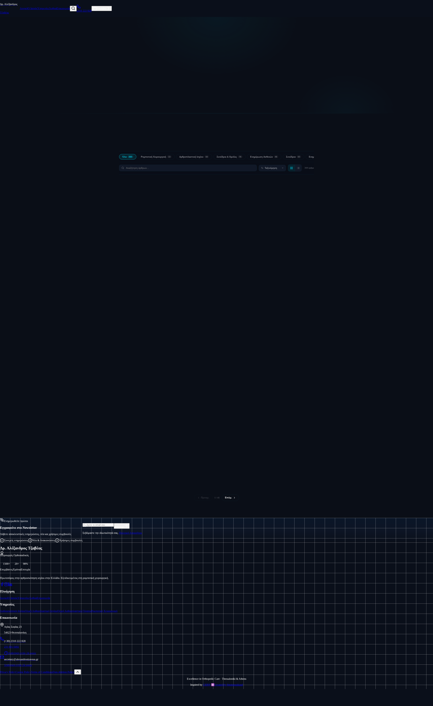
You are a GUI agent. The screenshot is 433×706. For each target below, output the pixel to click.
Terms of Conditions (42, 672)
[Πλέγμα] (291, 168)
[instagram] (6, 584)
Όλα (127, 157)
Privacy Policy (8, 672)
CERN (206, 684)
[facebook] (2, 584)
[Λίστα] (298, 168)
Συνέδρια (293, 157)
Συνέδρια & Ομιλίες (229, 157)
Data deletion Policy (63, 672)
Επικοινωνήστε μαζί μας (197, 99)
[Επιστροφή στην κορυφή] (77, 671)
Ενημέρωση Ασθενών (263, 157)
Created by (228, 684)
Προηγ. (205, 497)
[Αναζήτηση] (73, 8)
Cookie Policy (23, 672)
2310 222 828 (241, 99)
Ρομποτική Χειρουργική (155, 157)
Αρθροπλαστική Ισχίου (193, 157)
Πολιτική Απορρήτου (130, 532)
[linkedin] (10, 584)
